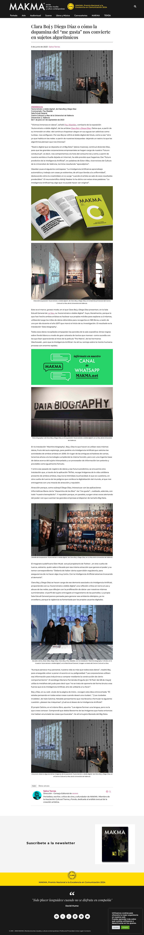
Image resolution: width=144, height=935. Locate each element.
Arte (24, 15)
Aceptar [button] (125, 927)
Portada (13, 15)
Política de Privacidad (67, 931)
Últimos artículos (44, 786)
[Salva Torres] (37, 795)
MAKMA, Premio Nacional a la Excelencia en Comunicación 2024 (91, 6)
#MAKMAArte (37, 107)
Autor (34, 786)
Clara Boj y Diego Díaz (81, 128)
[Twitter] (110, 791)
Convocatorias (80, 15)
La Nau (51, 313)
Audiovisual (35, 15)
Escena (48, 15)
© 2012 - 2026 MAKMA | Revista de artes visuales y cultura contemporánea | (34, 931)
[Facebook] (107, 791)
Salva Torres (54, 47)
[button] (135, 6)
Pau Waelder (70, 125)
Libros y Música (63, 15)
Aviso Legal (79, 931)
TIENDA (107, 15)
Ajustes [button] (116, 927)
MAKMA (96, 15)
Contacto (87, 931)
